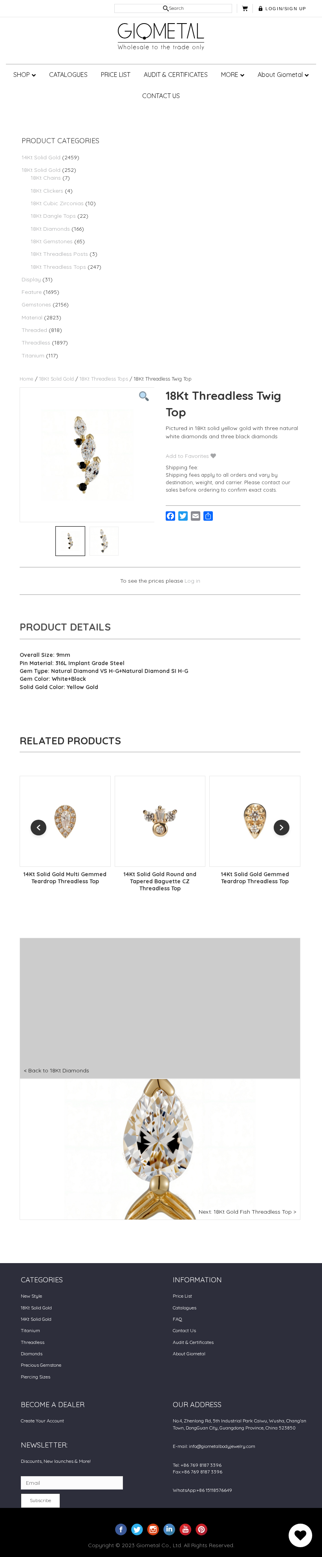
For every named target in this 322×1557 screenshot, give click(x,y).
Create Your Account (42, 1421)
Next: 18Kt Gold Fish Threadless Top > (247, 1211)
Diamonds (31, 1353)
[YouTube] (185, 1529)
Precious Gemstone (41, 1365)
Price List (182, 1296)
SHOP (21, 74)
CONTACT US (161, 96)
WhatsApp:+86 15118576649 (202, 1490)
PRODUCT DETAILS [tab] (65, 626)
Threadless (36, 342)
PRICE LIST (115, 74)
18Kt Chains (46, 177)
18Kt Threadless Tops (58, 266)
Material (32, 317)
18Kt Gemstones (52, 241)
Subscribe (40, 1500)
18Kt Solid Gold (41, 169)
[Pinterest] (201, 1529)
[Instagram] (153, 1529)
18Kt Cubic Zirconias (57, 203)
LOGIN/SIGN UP (285, 8)
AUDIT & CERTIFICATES (176, 74)
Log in (192, 580)
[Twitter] (137, 1529)
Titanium (33, 355)
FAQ (177, 1319)
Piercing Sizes (35, 1377)
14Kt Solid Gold (41, 157)
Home (26, 379)
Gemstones (36, 304)
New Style (31, 1296)
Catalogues (184, 1308)
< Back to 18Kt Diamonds (56, 1070)
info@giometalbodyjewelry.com (222, 1446)
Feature (32, 291)
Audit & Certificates (193, 1342)
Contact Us (184, 1330)
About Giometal (280, 74)
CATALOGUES (68, 74)
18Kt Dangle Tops (53, 215)
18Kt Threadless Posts (59, 253)
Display (31, 279)
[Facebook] (121, 1529)
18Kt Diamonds (50, 228)
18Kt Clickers (47, 190)
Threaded (34, 330)
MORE (229, 74)
